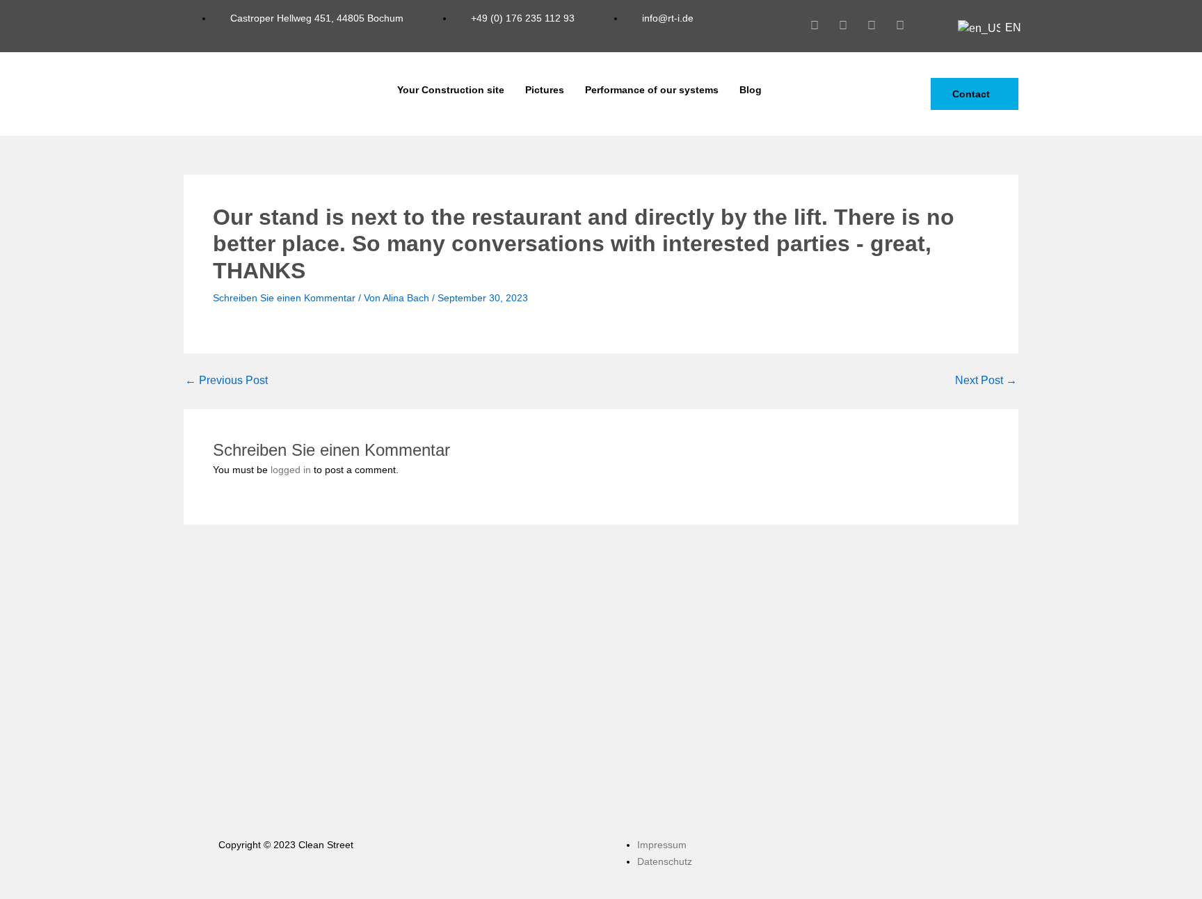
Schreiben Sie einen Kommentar (284, 297)
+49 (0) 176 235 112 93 (521, 18)
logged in (291, 469)
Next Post (986, 380)
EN (1006, 27)
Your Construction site (450, 89)
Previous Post (226, 380)
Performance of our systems (652, 89)
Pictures (544, 89)
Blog (750, 89)
